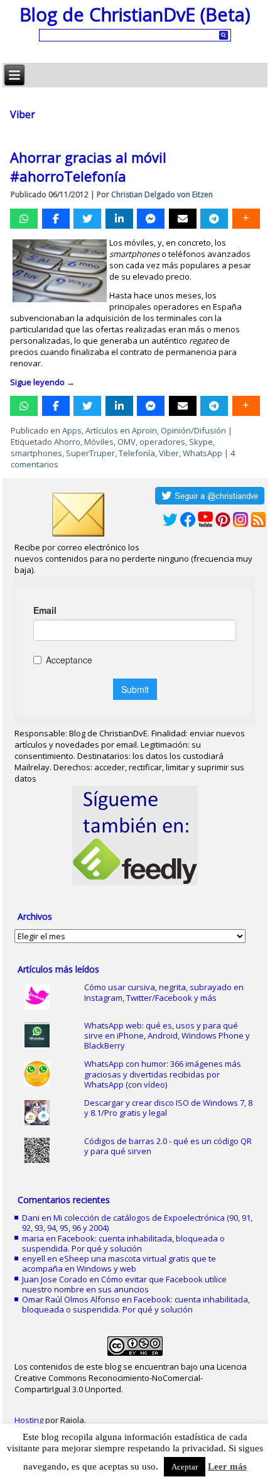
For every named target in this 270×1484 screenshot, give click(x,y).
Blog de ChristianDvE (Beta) (135, 14)
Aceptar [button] (184, 1466)
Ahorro (67, 441)
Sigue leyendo (42, 382)
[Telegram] (214, 219)
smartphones (36, 453)
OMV (126, 441)
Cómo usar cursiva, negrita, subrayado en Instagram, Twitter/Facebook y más (164, 992)
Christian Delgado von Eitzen (162, 194)
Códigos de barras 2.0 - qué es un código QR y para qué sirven (168, 1146)
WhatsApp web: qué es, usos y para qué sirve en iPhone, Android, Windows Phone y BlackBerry (167, 1036)
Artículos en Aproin (121, 430)
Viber (169, 453)
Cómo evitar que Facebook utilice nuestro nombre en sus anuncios (124, 1284)
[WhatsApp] (24, 219)
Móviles (99, 441)
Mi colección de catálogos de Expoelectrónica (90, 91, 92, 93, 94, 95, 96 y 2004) (137, 1222)
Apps (72, 430)
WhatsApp (202, 453)
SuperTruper (90, 453)
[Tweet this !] (87, 219)
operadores (162, 441)
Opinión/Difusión (193, 430)
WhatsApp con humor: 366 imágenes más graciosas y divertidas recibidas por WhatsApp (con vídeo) (162, 1074)
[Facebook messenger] (151, 219)
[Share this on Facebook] (56, 219)
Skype (201, 441)
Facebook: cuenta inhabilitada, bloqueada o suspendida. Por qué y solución (123, 1243)
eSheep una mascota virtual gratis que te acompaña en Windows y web (119, 1263)
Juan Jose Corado (54, 1279)
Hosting (28, 1420)
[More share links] (246, 219)
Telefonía (137, 453)
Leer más (227, 1466)
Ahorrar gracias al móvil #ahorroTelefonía (88, 166)
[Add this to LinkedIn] (119, 219)
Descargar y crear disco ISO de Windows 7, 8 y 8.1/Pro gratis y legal (168, 1107)
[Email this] (183, 219)
